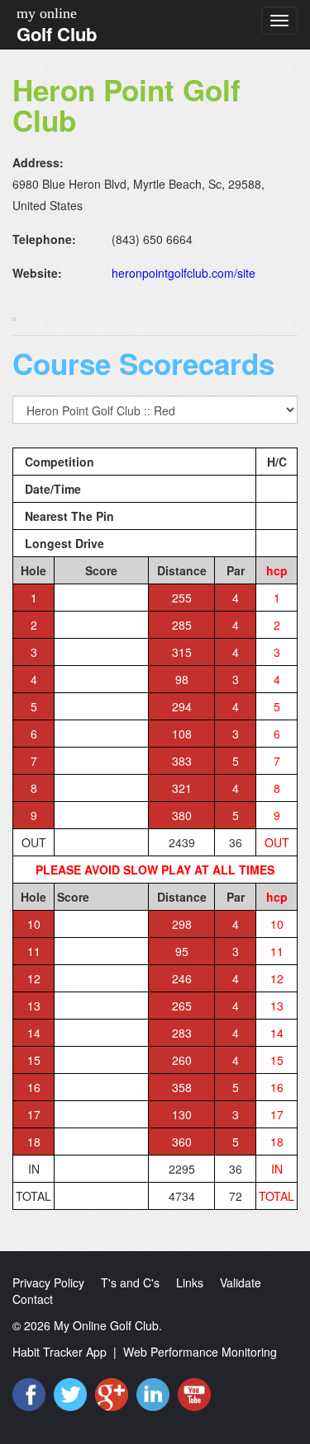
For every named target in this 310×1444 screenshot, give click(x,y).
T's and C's (130, 1282)
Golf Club (57, 34)
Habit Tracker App (59, 1351)
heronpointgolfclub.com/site (183, 273)
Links (189, 1282)
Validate (240, 1282)
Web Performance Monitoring (200, 1351)
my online (47, 13)
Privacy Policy (48, 1282)
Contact (32, 1299)
